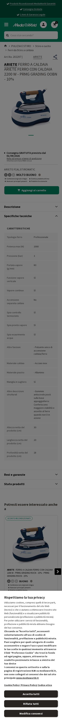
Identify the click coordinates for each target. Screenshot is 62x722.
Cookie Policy (11, 685)
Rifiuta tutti (31, 703)
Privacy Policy (29, 685)
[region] (31, 656)
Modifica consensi (31, 713)
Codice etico (45, 685)
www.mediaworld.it (27, 677)
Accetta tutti (31, 694)
